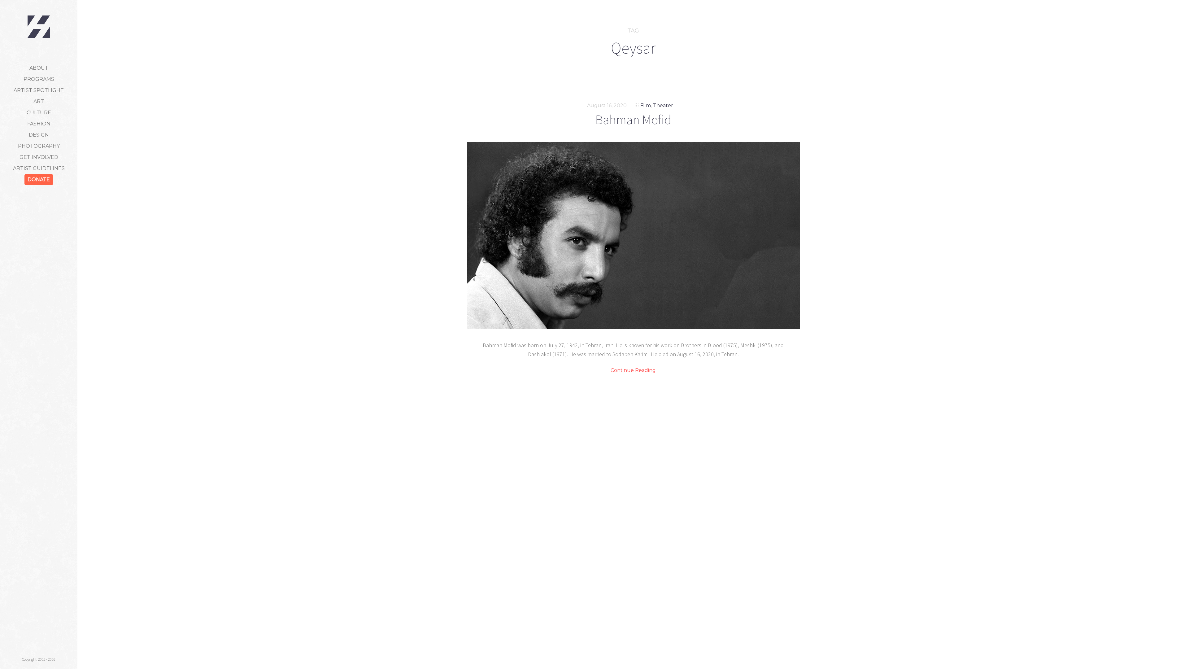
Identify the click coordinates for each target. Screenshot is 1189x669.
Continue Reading (633, 370)
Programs (39, 79)
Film (645, 105)
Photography (39, 146)
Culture (39, 113)
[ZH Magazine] (38, 26)
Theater (663, 105)
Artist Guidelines (39, 168)
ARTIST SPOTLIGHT (39, 90)
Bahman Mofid (633, 120)
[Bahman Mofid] (633, 235)
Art (38, 101)
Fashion (38, 124)
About (38, 68)
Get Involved (39, 157)
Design (39, 135)
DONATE (39, 179)
